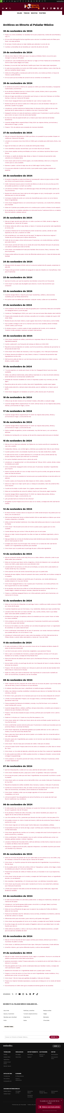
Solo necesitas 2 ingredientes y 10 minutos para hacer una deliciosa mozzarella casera (31, 881)
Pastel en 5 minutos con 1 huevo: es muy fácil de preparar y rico (24, 717)
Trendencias (7, 1076)
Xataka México (7, 1091)
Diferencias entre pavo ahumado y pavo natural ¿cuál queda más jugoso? (27, 918)
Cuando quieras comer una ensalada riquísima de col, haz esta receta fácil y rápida (30, 452)
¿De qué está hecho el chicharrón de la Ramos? (19, 499)
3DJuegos (18, 1054)
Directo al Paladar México (43, 1092)
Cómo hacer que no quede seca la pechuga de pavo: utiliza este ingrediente (28, 548)
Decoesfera (7, 1078)
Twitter (12, 994)
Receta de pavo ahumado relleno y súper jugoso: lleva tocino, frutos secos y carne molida (32, 321)
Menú (3, 8)
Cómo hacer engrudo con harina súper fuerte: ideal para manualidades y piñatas (29, 825)
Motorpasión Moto (54, 1057)
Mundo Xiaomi (7, 1066)
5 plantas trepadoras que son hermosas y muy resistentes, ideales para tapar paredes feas (32, 609)
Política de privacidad (33, 1104)
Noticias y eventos (28, 1010)
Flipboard (33, 994)
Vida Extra (18, 1057)
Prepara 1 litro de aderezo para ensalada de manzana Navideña (24, 127)
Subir (55, 1046)
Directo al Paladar (41, 1055)
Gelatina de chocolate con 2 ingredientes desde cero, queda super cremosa (28, 970)
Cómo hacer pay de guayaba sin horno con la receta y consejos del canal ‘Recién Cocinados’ (32, 921)
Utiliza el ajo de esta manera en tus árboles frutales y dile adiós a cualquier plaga (29, 401)
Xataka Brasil (7, 1093)
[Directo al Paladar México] (32, 6)
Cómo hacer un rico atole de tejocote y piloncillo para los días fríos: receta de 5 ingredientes (33, 751)
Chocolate (46, 1020)
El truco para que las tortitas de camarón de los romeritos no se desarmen (27, 77)
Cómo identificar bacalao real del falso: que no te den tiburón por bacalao (27, 148)
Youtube (54, 8)
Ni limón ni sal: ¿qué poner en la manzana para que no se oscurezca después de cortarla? (32, 696)
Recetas (34, 13)
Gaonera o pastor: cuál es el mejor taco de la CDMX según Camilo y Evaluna (28, 165)
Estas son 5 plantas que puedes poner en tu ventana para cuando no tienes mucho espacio (32, 207)
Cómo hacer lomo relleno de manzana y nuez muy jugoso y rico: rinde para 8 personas (31, 351)
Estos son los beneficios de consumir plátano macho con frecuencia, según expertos (30, 491)
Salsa (25, 1020)
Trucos (26, 13)
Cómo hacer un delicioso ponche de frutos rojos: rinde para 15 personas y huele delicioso (32, 944)
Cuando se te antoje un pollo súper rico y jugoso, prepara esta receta (26, 488)
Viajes (19, 13)
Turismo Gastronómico (30, 1014)
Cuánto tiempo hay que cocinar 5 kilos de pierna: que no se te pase (25, 531)
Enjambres (26, 1017)
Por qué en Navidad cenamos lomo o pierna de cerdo (21, 459)
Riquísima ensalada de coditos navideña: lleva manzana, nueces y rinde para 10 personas (32, 785)
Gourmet (6, 1010)
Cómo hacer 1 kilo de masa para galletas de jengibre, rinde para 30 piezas (27, 978)
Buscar (10, 8)
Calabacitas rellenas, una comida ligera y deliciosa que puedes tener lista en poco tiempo (32, 449)
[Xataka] (1, 1)
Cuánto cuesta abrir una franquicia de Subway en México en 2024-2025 (26, 344)
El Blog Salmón (20, 1076)
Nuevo (6, 8)
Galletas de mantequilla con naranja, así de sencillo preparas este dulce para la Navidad (32, 435)
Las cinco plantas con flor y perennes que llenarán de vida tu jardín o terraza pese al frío (32, 817)
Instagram (51, 8)
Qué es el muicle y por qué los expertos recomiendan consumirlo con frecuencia (29, 281)
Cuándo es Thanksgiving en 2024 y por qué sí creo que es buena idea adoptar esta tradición (33, 313)
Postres (42, 13)
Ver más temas (8, 1026)
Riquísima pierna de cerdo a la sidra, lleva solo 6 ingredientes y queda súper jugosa (30, 384)
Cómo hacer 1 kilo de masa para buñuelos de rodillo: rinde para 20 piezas (27, 743)
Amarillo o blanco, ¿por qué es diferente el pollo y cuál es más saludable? (27, 947)
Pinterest (44, 8)
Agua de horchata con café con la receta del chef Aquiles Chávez (24, 145)
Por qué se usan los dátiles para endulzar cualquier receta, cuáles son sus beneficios (31, 299)
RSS (26, 994)
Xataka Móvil (7, 1057)
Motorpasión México (54, 1092)
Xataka (5, 1054)
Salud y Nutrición (9, 1014)
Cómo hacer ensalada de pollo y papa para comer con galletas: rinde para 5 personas (31, 772)
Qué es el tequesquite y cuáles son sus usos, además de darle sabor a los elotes (29, 770)
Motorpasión (54, 1054)
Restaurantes (47, 1010)
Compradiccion (7, 1081)
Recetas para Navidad (10, 1017)
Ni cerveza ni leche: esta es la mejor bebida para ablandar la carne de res (27, 44)
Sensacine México (30, 1092)
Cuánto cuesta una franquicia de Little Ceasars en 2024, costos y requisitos (28, 481)
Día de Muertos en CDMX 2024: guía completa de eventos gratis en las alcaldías (29, 985)
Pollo (5, 1020)
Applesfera (6, 1059)
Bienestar (46, 1017)
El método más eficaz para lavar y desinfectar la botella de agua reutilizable (28, 688)
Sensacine (30, 1054)
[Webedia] (8, 1046)
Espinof (29, 1057)
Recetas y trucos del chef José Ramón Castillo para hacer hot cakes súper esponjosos (31, 65)
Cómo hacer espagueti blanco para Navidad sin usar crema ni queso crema (28, 101)
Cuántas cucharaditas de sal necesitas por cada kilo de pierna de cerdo (26, 47)
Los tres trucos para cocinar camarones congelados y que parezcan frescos (28, 651)
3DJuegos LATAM (18, 1092)
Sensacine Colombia (30, 1096)
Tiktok (61, 8)
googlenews (58, 8)
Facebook (47, 8)
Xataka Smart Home (7, 1062)
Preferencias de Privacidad (19, 1104)
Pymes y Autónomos (19, 1079)
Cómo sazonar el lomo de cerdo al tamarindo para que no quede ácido (26, 571)
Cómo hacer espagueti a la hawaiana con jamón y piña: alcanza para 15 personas (29, 392)
